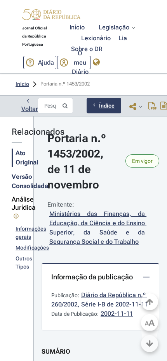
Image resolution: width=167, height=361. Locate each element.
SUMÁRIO (56, 351)
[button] (51, 15)
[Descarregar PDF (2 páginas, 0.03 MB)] (152, 106)
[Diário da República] (51, 16)
